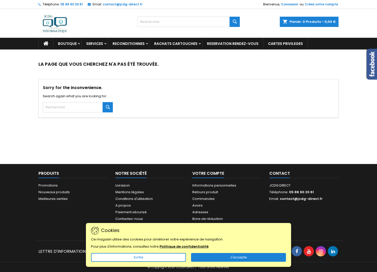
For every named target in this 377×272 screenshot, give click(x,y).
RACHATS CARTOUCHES (175, 43)
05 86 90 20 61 (71, 4)
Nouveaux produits (54, 192)
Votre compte (208, 173)
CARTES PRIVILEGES (285, 43)
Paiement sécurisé (131, 212)
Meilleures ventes (53, 198)
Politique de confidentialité (184, 246)
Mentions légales (129, 192)
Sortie (138, 257)
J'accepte (238, 257)
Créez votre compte (321, 4)
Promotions (48, 185)
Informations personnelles (214, 185)
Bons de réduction (207, 218)
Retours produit (205, 192)
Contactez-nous (129, 218)
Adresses (200, 212)
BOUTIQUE (67, 43)
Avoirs (197, 205)
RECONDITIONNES (129, 43)
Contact (279, 173)
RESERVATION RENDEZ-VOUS (233, 43)
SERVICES (94, 43)
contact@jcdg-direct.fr (123, 4)
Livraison (122, 185)
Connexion (289, 4)
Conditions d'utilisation (134, 198)
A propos (123, 205)
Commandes (203, 198)
